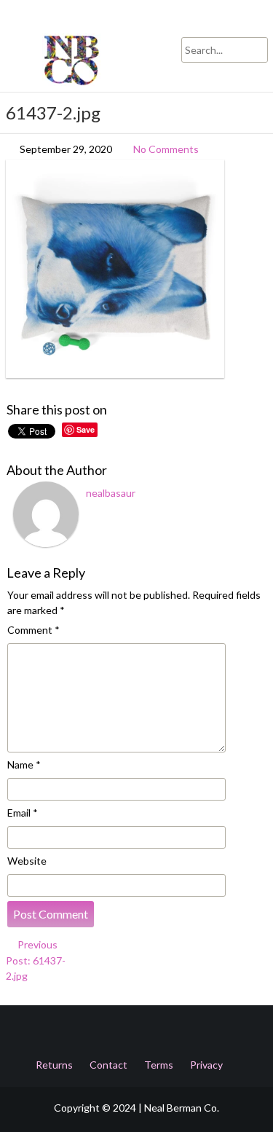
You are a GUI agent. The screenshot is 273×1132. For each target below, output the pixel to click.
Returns (54, 1064)
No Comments (166, 149)
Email (22, 812)
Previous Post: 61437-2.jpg (36, 960)
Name (24, 764)
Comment (33, 630)
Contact (108, 1064)
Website (27, 860)
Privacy (206, 1064)
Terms (158, 1064)
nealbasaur (110, 493)
